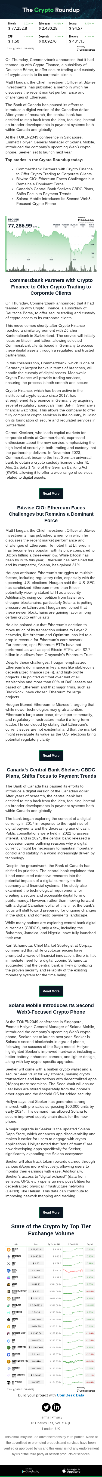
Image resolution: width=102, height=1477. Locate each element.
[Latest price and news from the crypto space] (51, 18)
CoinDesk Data (70, 1395)
